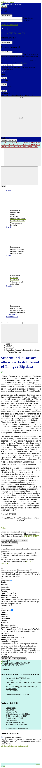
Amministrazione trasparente (16, 724)
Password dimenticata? (9, 25)
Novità (8, 346)
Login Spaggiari (22, 63)
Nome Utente (28, 18)
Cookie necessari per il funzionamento (15, 570)
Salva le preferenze (19, 659)
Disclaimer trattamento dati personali (14, 746)
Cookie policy (11, 708)
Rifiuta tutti (20, 540)
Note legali (10, 710)
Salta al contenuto (7, 2)
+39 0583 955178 (15, 680)
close (3, 186)
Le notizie (9, 348)
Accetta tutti (9, 543)
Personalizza (6, 540)
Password (26, 20)
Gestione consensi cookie (15, 722)
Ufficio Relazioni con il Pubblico (18, 714)
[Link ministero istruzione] (11, 4)
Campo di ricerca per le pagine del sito (15, 321)
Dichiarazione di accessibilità (16, 716)
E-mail (25, 54)
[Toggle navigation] (19, 175)
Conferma (12, 140)
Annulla (4, 140)
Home (8, 344)
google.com (5, 581)
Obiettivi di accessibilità (14, 718)
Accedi (4, 6)
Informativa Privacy (13, 712)
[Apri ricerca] (22, 157)
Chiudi (4, 78)
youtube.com (6, 610)
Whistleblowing (11, 720)
